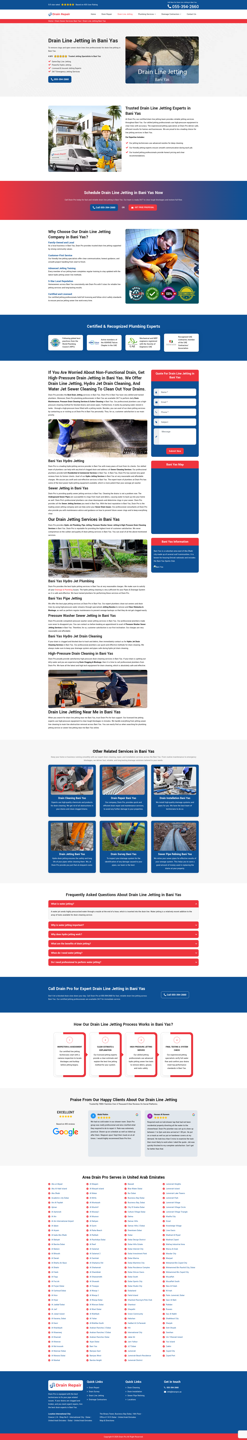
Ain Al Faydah (57, 1202)
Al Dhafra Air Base (59, 1263)
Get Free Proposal (144, 207)
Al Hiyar (54, 1300)
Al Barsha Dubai (58, 1244)
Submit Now (175, 451)
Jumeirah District (135, 1360)
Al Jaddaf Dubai (58, 1304)
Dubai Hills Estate (135, 1244)
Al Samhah (94, 1258)
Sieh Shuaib (171, 1328)
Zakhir (168, 1346)
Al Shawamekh (96, 1276)
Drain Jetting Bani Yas (72, 854)
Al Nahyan (94, 1221)
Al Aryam (55, 1230)
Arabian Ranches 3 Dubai (100, 1332)
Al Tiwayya (94, 1286)
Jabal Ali (131, 1337)
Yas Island (170, 1341)
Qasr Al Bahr (171, 1300)
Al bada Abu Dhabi (59, 1235)
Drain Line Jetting (125, 14)
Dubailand (132, 1290)
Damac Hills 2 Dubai (136, 1225)
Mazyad (169, 1258)
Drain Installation (134, 1391)
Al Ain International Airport (62, 1221)
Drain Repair (107, 14)
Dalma (130, 1216)
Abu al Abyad (56, 1184)
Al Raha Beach (96, 1230)
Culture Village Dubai (136, 1212)
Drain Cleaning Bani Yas (72, 798)
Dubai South (133, 1276)
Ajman (54, 1207)
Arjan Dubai (94, 1341)
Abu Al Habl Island (59, 1188)
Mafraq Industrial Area (175, 1244)
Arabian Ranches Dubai (99, 1337)
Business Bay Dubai (136, 1198)
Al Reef (93, 1244)
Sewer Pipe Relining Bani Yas (175, 854)
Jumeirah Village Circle (176, 1207)
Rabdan (169, 1304)
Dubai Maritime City (136, 1263)
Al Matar (93, 1193)
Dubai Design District (136, 1239)
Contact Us (191, 14)
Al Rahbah (94, 1235)
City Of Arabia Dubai (136, 1207)
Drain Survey (94, 1391)
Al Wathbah (94, 1314)
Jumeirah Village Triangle (177, 1212)
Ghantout (131, 1304)
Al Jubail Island (57, 1314)
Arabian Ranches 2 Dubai (100, 1328)
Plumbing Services (146, 14)
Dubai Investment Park (137, 1253)
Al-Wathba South (97, 1323)
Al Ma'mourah (57, 1346)
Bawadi (131, 1184)
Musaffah (170, 1276)
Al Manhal (55, 1360)
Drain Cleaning (133, 1387)
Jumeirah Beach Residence (139, 1355)
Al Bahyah (55, 1239)
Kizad (168, 1221)
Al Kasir (54, 1323)
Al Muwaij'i (94, 1212)
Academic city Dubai (60, 1198)
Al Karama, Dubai (58, 1318)
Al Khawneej (56, 1332)
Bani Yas (93, 1346)
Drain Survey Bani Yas (123, 854)
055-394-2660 (185, 7)
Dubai (130, 1235)
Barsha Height (96, 1360)
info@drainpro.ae (174, 1392)
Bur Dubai (132, 1193)
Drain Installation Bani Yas (175, 798)
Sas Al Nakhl (171, 1314)
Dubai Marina (133, 1258)
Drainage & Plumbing (64, 589)
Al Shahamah (95, 1267)
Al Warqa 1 (94, 1290)
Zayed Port (170, 1355)
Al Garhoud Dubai (58, 1290)
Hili (129, 1328)
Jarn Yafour (133, 1341)
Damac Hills (133, 1221)
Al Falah (54, 1272)
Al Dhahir (55, 1267)
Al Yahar (93, 1318)
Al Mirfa (93, 1198)
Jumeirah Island (173, 1188)
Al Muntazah (95, 1202)
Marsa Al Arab (172, 1249)
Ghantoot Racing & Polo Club (140, 1300)
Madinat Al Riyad (173, 1235)
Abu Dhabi (55, 1193)
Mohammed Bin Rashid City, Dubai (180, 1267)
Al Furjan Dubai (57, 1286)
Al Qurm (93, 1225)
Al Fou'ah (55, 1281)
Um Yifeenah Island (174, 1337)
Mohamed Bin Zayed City (176, 1263)
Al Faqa (54, 1276)
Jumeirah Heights (173, 1184)
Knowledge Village (174, 1225)
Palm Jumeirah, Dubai (175, 1295)
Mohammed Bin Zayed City (177, 1272)
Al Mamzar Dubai (58, 1351)
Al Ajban (54, 1225)
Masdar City (171, 1253)
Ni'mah (169, 1290)
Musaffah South (172, 1281)
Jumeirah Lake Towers (175, 1193)
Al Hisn (54, 1295)
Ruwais (169, 1309)
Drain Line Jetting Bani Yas (94, 21)
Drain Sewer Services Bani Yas (68, 21)
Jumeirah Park (172, 1198)
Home (93, 14)
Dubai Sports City (135, 1281)
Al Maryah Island (97, 1188)
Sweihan (169, 1332)
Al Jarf (54, 1309)
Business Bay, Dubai (136, 1202)
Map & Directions (107, 1420)
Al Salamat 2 (95, 1253)
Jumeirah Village (173, 1202)
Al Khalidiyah (56, 1328)
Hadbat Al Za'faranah (137, 1323)
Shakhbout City (172, 1318)
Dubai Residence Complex (139, 1267)
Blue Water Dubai (135, 1188)
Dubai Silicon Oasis (136, 1272)
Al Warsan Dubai (97, 1304)
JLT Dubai (132, 1346)
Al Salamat (94, 1249)
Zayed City (170, 1351)
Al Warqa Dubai (96, 1300)
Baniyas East (95, 1351)
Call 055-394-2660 (105, 207)
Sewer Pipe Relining (135, 1395)
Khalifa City (171, 1216)
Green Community (135, 1314)
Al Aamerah (56, 1212)
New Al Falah (171, 1286)
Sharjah (169, 1323)
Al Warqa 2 (94, 1295)
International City (135, 1332)
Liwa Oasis (170, 1230)
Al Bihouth (55, 1253)
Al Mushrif (94, 1207)
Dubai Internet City (135, 1249)
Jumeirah (132, 1351)
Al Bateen (55, 1249)
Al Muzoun (94, 1216)
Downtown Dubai (135, 1230)
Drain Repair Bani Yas (123, 798)
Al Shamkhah (95, 1272)
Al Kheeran (56, 1341)
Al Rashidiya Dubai (97, 1239)
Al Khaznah (56, 1337)
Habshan (131, 1318)
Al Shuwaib (94, 1281)
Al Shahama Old (96, 1263)
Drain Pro (123, 1436)
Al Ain (53, 1216)
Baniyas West (95, 1355)
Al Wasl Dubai (95, 1309)
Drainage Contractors (170, 14)
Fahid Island (133, 1295)
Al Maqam (94, 1184)
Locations (131, 1399)
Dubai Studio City (135, 1286)
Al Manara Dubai (58, 1355)
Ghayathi (131, 1309)
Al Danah (55, 1258)
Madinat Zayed (172, 1239)
